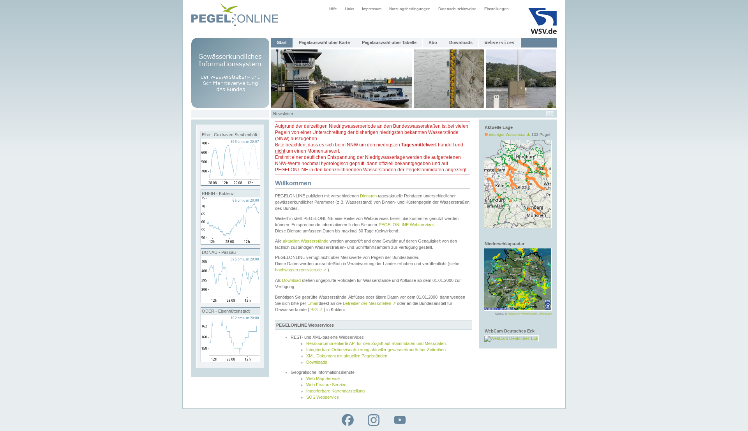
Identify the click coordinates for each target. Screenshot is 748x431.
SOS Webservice (322, 397)
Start (282, 42)
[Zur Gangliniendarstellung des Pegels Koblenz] (230, 242)
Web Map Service (323, 378)
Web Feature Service (326, 384)
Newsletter (283, 113)
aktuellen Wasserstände (305, 241)
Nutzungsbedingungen (409, 9)
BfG (316, 309)
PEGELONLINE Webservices (407, 224)
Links (349, 9)
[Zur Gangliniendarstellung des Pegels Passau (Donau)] (230, 301)
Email (312, 303)
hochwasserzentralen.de (300, 269)
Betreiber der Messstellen (369, 303)
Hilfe (333, 9)
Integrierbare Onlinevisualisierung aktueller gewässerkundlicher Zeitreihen (376, 349)
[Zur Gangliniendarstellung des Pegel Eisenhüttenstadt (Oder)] (230, 360)
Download (291, 280)
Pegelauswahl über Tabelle (389, 42)
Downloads (461, 42)
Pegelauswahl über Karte (324, 42)
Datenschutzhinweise (457, 9)
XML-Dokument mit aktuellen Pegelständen (346, 356)
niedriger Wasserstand (509, 134)
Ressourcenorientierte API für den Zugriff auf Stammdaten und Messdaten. (376, 343)
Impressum (371, 9)
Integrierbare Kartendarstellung (335, 391)
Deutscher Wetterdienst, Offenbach (530, 313)
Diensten (368, 196)
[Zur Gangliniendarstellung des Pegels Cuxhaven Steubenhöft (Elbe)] (230, 183)
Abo (433, 42)
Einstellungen (496, 9)
